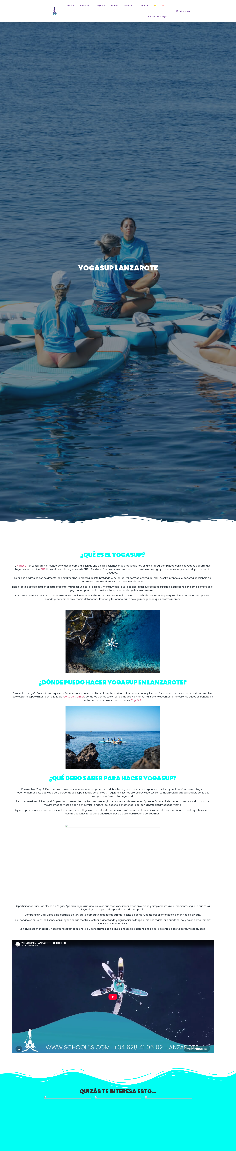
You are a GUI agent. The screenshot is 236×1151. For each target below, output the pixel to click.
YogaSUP (22, 565)
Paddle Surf (85, 5)
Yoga (69, 5)
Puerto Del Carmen (73, 696)
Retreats (114, 5)
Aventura (128, 5)
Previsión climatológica (157, 16)
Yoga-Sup (100, 5)
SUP (43, 569)
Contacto (141, 5)
